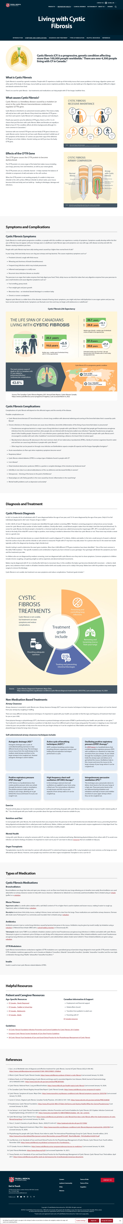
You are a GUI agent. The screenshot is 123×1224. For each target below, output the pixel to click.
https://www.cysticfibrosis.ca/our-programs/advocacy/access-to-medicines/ (56, 1146)
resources (76, 840)
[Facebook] (24, 1197)
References (106, 38)
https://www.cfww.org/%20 (36, 1150)
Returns (61, 1191)
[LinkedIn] (18, 1197)
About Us (101, 6)
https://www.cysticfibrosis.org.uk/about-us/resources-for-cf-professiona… (46, 1143)
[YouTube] (21, 1197)
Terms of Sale (84, 1179)
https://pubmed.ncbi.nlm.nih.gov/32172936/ (72, 1123)
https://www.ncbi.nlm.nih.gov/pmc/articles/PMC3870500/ (44, 1082)
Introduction (18, 38)
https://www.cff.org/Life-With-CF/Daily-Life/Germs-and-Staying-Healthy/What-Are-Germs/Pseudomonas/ (73, 1104)
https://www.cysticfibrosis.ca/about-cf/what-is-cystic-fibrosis (60, 1075)
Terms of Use (84, 1183)
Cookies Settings (81, 1220)
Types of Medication (77, 38)
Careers (61, 1179)
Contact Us (100, 2)
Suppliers (83, 1187)
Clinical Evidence (80, 6)
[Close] (120, 1221)
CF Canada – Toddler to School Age (20, 1007)
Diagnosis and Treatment (58, 38)
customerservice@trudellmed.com (18, 1193)
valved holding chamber (46, 928)
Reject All (93, 1220)
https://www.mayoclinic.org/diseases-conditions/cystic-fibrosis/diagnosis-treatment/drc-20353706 (77, 1127)
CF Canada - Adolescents (17, 1011)
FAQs (61, 1187)
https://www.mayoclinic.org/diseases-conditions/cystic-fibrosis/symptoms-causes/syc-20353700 (74, 1093)
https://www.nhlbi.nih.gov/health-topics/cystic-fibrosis (66, 1086)
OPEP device (91, 747)
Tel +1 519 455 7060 (14, 1191)
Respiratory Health (64, 6)
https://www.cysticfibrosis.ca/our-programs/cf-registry (82, 1090)
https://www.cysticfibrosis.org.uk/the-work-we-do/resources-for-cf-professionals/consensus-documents (48, 1157)
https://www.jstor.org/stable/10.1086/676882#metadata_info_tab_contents (64, 1113)
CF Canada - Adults (15, 1015)
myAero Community (65, 1183)
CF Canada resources (71, 1019)
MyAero (110, 6)
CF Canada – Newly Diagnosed (19, 1003)
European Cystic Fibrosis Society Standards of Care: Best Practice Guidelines (34, 1034)
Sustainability (92, 6)
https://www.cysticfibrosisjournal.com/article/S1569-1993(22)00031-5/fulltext (35, 1071)
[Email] (34, 1197)
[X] (31, 1197)
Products (51, 6)
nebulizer (17, 895)
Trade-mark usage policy (82, 1214)
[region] (61, 1221)
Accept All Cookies (107, 1220)
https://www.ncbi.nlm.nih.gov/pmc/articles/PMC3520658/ (90, 1100)
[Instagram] (28, 1197)
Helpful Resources (93, 38)
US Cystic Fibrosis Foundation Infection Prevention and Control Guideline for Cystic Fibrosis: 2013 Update (44, 1030)
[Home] (30, 1179)
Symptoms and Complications (36, 38)
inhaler (113, 893)
